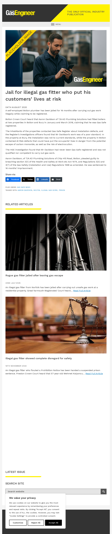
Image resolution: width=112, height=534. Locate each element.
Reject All (35, 523)
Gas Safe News (23, 187)
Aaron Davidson (25, 190)
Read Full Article (82, 290)
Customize (18, 523)
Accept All (53, 523)
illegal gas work (49, 190)
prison (62, 190)
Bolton (37, 190)
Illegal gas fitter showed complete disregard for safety (38, 358)
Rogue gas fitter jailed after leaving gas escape (34, 275)
